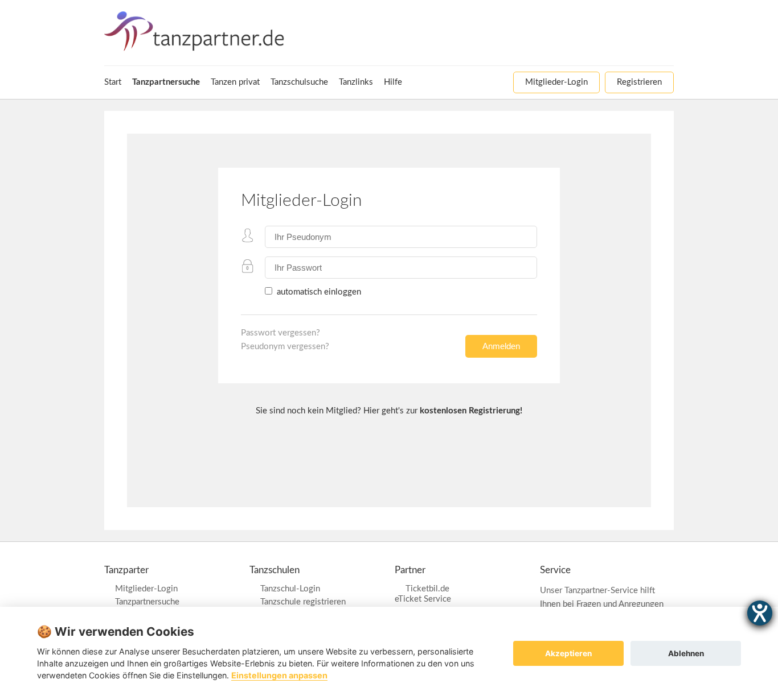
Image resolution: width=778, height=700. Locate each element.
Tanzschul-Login (290, 589)
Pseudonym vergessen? (285, 346)
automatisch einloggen (318, 292)
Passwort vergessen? (280, 333)
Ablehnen (686, 653)
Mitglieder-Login (146, 589)
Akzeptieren (568, 653)
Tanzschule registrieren (303, 602)
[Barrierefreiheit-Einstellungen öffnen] (759, 613)
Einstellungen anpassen (279, 675)
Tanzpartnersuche (147, 602)
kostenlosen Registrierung (470, 411)
